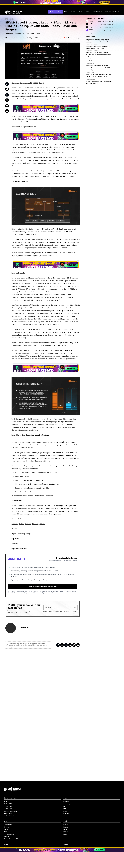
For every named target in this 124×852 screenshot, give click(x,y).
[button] (97, 12)
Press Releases (97, 12)
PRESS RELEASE (10, 19)
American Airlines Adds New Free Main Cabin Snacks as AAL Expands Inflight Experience (97, 41)
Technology (67, 804)
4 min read (18, 38)
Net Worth (7, 836)
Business (66, 801)
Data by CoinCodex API (11, 839)
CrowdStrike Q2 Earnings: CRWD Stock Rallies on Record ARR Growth (98, 47)
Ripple (92, 63)
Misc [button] (80, 12)
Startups (65, 832)
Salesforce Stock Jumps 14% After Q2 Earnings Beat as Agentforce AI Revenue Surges (98, 54)
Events (6, 829)
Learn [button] (87, 12)
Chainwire (9, 38)
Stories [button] (73, 12)
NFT (64, 808)
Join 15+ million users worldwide (43, 586)
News (87, 63)
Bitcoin (65, 811)
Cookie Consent (9, 816)
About (5, 801)
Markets (92, 79)
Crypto (92, 72)
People (65, 827)
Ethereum (66, 813)
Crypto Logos (8, 824)
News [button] (66, 12)
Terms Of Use (8, 808)
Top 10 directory (9, 834)
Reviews (6, 827)
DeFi (64, 806)
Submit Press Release (10, 811)
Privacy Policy (72, 611)
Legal (65, 834)
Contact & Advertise (10, 804)
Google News (8, 813)
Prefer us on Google (73, 38)
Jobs (5, 832)
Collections (107, 12)
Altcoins (65, 816)
